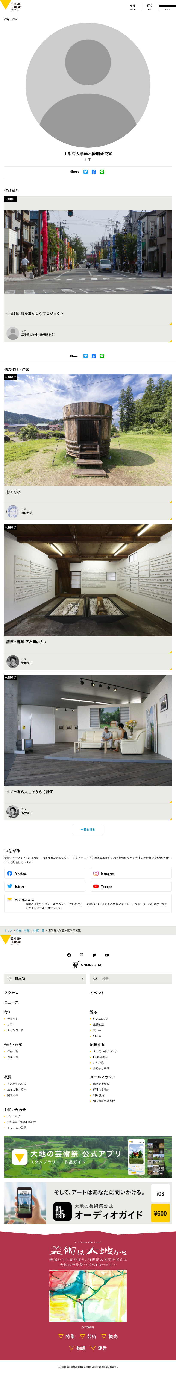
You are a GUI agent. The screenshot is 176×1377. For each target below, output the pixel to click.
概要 (8, 1077)
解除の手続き (101, 1089)
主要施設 (98, 1024)
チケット (12, 1018)
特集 (70, 1336)
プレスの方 (14, 1116)
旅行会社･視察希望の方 (21, 1122)
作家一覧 (38, 930)
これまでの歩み (16, 1083)
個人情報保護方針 (104, 1100)
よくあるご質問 (16, 1127)
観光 (113, 1336)
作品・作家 (11, 19)
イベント (97, 993)
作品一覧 (12, 1051)
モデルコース (15, 1030)
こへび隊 (98, 1062)
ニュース (11, 1002)
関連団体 (12, 1095)
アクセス (11, 993)
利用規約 (98, 1095)
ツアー (11, 1024)
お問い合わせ (15, 1109)
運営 (102, 1348)
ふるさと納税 (101, 1068)
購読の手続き (101, 1083)
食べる (97, 1030)
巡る (93, 1012)
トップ (8, 930)
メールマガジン (102, 1077)
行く (8, 1012)
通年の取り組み (16, 1089)
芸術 (91, 1336)
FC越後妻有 (100, 1057)
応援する (97, 1044)
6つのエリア (100, 1018)
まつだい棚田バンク (105, 1051)
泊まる (97, 1035)
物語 (81, 1348)
